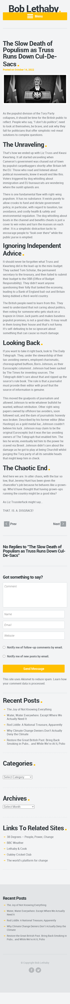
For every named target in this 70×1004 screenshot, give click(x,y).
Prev (11, 524)
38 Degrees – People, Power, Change (30, 837)
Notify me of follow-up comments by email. (35, 647)
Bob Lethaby (33, 8)
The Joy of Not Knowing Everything (29, 709)
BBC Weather (15, 843)
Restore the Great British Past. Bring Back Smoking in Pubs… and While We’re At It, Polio (36, 742)
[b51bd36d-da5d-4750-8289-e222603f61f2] (35, 89)
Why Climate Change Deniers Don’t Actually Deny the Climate (34, 732)
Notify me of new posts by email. (28, 656)
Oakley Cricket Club (19, 854)
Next (59, 524)
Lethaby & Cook (17, 849)
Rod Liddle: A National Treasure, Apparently (34, 725)
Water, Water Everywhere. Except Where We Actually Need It (34, 717)
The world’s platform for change (27, 860)
